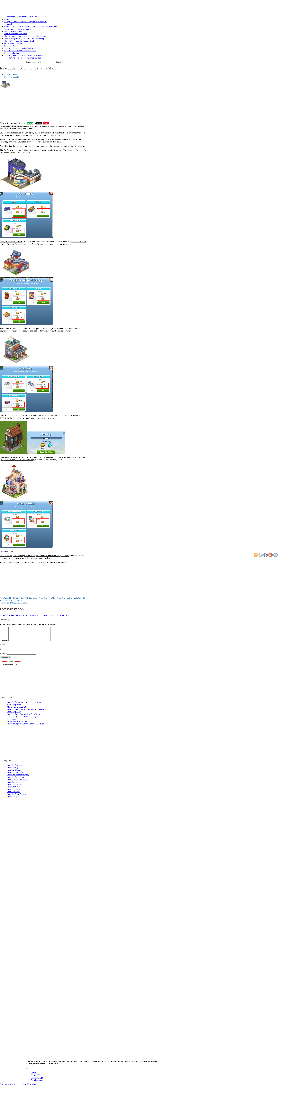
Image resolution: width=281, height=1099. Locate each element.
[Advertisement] (43, 105)
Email (3, 649)
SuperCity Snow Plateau (16, 794)
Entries (35, 1075)
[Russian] (17, 661)
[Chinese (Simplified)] (3, 661)
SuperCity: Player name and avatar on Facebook (24, 55)
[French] (8, 661)
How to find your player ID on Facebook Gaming (24, 38)
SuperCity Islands (14, 784)
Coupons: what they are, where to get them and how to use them (31, 26)
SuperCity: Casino (11, 53)
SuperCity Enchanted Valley (18, 775)
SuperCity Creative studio (67, 598)
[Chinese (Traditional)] (5, 661)
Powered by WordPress (9, 1084)
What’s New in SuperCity (17, 707)
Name (3, 644)
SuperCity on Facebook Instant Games (20, 50)
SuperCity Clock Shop (48, 598)
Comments (37, 1077)
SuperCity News (10, 74)
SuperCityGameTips (16, 5)
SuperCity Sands (13, 791)
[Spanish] (21, 661)
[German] (10, 661)
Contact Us (8, 24)
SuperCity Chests (14, 770)
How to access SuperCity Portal (17, 31)
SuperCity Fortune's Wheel (18, 779)
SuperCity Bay (12, 767)
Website (3, 653)
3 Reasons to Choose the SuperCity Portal (21, 17)
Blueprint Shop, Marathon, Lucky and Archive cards (25, 21)
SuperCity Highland (15, 782)
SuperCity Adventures (15, 765)
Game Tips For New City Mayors (17, 29)
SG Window (31, 1084)
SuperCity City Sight (15, 772)
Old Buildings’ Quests (13, 43)
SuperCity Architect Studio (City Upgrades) (21, 48)
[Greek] (12, 661)
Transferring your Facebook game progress (22, 58)
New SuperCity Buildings (10, 598)
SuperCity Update (11, 77)
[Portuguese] (15, 661)
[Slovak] (19, 661)
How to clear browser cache (15, 33)
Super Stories (10, 46)
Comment (4, 640)
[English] (6, 661)
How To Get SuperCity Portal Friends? (19, 41)
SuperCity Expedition (15, 777)
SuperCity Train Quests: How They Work (23, 714)
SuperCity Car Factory (30, 598)
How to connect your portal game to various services (26, 36)
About (6, 19)
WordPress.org (37, 1080)
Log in (33, 1073)
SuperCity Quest (13, 789)
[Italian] (13, 661)
